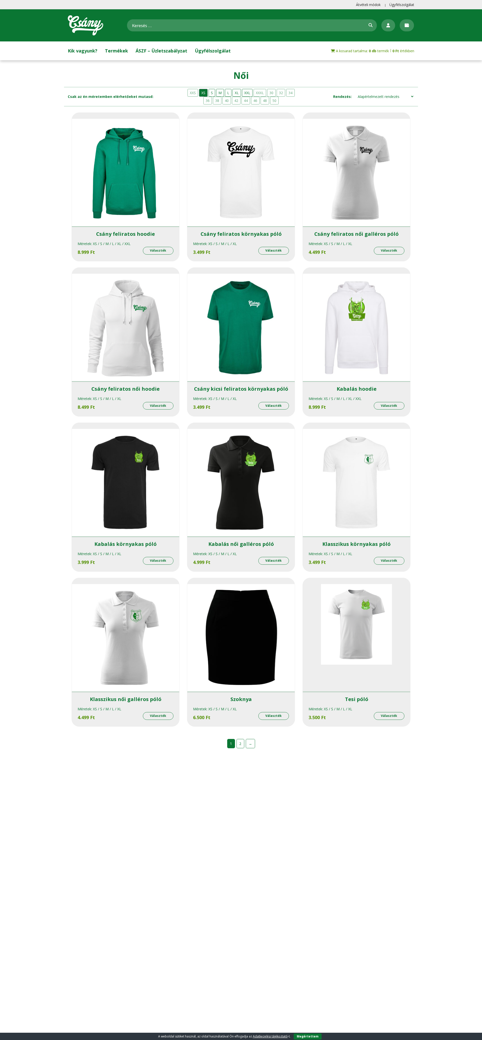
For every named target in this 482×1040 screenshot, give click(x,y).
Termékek (116, 51)
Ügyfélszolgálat (401, 4)
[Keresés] (370, 25)
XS (203, 92)
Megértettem (308, 1036)
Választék (158, 250)
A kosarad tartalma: (374, 50)
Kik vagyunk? (82, 51)
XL (237, 92)
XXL (247, 92)
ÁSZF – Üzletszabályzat (161, 51)
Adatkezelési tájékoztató (270, 1036)
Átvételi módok (368, 4)
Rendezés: (342, 96)
